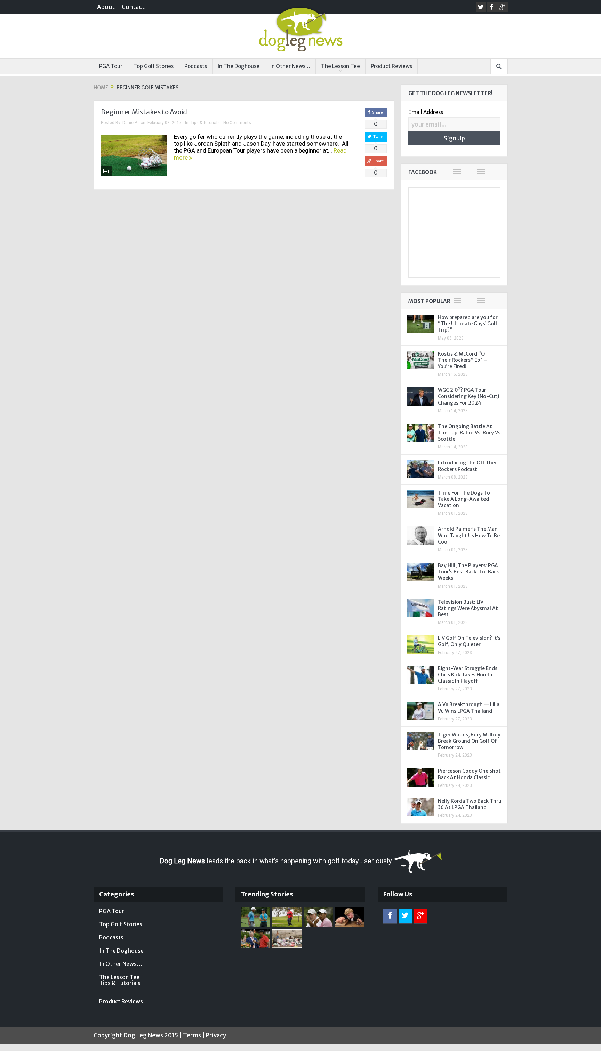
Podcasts (195, 66)
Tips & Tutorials (205, 122)
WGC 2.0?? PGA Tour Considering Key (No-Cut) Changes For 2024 (468, 396)
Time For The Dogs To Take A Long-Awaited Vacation (464, 499)
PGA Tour (110, 66)
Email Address (425, 112)
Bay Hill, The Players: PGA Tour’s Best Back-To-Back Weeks (468, 571)
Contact (133, 7)
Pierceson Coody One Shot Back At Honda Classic (469, 774)
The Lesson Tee (340, 66)
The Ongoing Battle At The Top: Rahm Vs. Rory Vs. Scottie (470, 432)
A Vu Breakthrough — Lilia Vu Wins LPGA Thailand (468, 707)
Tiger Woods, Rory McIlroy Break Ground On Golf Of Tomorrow (469, 741)
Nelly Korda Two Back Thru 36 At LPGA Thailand (469, 804)
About (106, 7)
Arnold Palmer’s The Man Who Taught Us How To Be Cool (469, 535)
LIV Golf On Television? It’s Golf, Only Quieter (469, 641)
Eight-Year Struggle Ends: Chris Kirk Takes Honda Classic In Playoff (468, 674)
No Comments (237, 122)
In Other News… (290, 66)
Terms (192, 1035)
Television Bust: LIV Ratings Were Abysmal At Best (468, 608)
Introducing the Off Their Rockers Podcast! (468, 465)
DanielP (129, 122)
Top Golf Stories (153, 66)
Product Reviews (391, 66)
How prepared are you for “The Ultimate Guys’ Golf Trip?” (468, 323)
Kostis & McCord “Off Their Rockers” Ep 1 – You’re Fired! (463, 360)
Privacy (216, 1035)
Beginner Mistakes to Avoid (144, 112)
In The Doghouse (238, 66)
